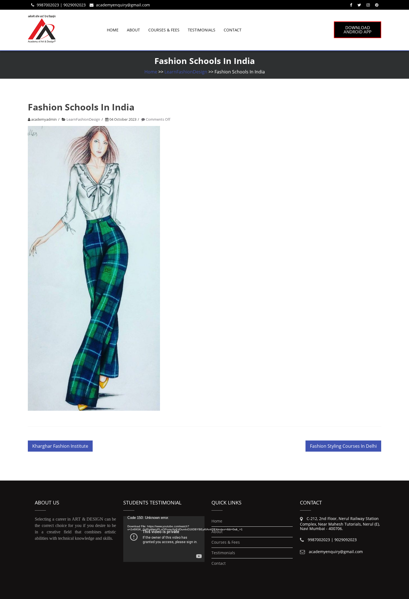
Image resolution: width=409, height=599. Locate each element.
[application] (163, 539)
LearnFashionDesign (185, 72)
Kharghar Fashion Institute (60, 446)
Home (113, 30)
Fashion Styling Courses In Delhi (343, 446)
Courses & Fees (163, 30)
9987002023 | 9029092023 (61, 5)
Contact (233, 30)
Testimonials (201, 30)
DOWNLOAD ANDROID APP (357, 29)
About (133, 30)
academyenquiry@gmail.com (123, 5)
